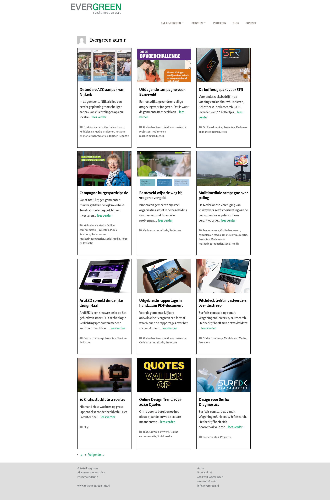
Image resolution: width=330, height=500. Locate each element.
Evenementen (211, 230)
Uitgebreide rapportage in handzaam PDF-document (161, 303)
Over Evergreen (171, 23)
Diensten (197, 23)
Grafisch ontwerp (114, 127)
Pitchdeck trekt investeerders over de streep (222, 303)
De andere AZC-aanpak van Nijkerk (102, 92)
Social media (112, 238)
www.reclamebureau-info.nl (93, 485)
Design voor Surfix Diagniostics (214, 402)
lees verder (99, 117)
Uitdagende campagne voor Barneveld (162, 92)
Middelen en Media (91, 131)
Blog (236, 23)
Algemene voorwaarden (91, 472)
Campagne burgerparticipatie (104, 193)
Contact (251, 23)
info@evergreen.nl (208, 485)
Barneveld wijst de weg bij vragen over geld (161, 195)
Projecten (219, 23)
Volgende (96, 455)
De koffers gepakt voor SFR (221, 90)
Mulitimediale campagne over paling (223, 195)
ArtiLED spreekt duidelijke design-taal (101, 303)
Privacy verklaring (87, 476)
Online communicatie (155, 230)
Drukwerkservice (93, 127)
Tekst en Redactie (119, 135)
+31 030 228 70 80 (207, 481)
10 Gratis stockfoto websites (102, 400)
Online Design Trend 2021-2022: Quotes (160, 402)
